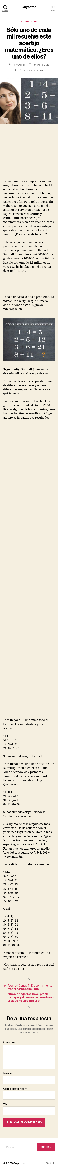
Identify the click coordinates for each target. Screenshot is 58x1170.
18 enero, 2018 (41, 64)
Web (5, 1104)
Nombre (9, 1073)
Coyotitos (29, 7)
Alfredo (21, 64)
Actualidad (29, 21)
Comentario (9, 1042)
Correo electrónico (15, 1088)
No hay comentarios (31, 70)
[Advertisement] (26, 155)
